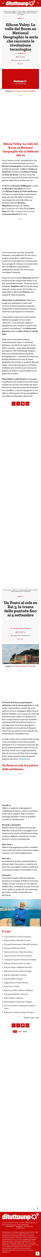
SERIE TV (14, 11)
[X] (18, 404)
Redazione (21, 53)
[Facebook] (14, 404)
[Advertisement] (20, 116)
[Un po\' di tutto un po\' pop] (20, 1217)
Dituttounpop (7, 11)
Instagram (31, 91)
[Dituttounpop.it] (20, 3)
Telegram (18, 91)
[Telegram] (23, 404)
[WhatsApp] (27, 404)
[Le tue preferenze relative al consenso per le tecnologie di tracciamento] (37, 1253)
